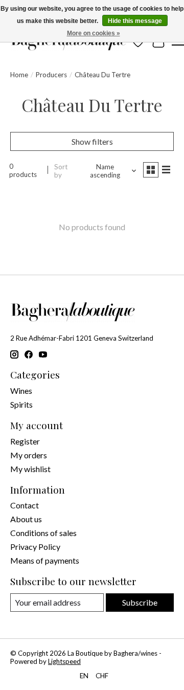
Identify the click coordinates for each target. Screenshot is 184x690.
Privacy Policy (35, 546)
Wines (21, 390)
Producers (51, 75)
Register (25, 441)
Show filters (92, 141)
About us (26, 519)
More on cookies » (93, 33)
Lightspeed (64, 661)
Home (19, 75)
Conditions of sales (43, 533)
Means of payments (44, 560)
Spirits (21, 404)
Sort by (60, 171)
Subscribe (139, 602)
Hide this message (135, 21)
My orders (28, 455)
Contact (24, 505)
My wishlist (30, 469)
